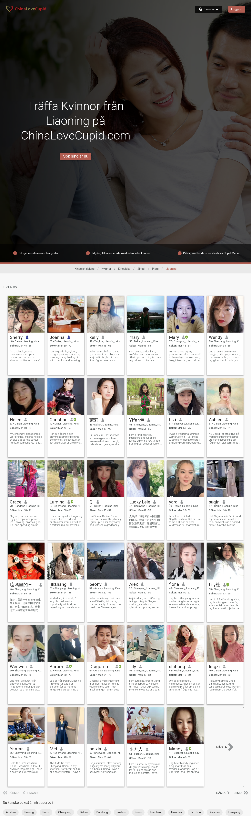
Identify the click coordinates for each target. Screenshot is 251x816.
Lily (132, 666)
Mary (174, 337)
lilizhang (58, 584)
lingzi (214, 666)
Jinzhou (196, 812)
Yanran (17, 748)
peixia (95, 748)
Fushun (121, 812)
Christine (58, 419)
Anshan (11, 812)
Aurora (56, 666)
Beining (29, 812)
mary (134, 337)
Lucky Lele (139, 501)
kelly (94, 337)
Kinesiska (124, 268)
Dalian (84, 812)
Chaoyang (64, 812)
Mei (53, 748)
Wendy (215, 337)
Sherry (16, 337)
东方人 (136, 749)
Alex (133, 584)
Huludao (176, 812)
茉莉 (93, 420)
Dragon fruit (101, 666)
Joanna (57, 337)
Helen (15, 419)
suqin (214, 501)
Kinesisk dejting (85, 268)
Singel (141, 268)
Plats (155, 268)
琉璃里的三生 (23, 584)
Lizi (172, 419)
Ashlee (215, 419)
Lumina (57, 501)
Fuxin (138, 812)
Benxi (46, 812)
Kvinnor (106, 268)
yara (173, 501)
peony (95, 584)
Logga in (236, 9)
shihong (177, 666)
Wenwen (18, 666)
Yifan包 (136, 420)
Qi (91, 501)
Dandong (102, 812)
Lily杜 (214, 584)
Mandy (176, 748)
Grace (15, 501)
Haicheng (156, 812)
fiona (174, 584)
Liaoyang (234, 812)
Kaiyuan (215, 812)
